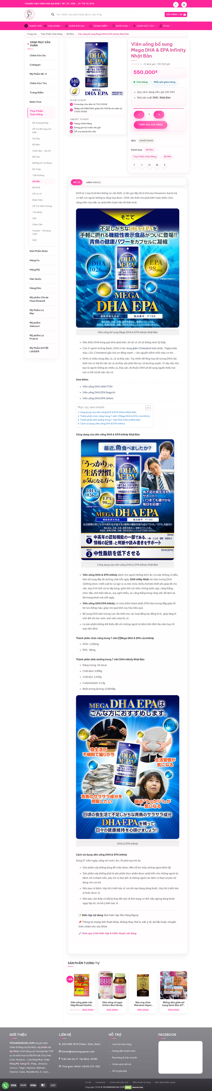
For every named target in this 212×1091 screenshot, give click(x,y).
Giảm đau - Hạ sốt (41, 150)
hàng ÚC (25, 1063)
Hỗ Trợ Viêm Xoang (42, 206)
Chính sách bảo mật (119, 1082)
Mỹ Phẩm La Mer (37, 312)
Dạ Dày (36, 138)
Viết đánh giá (163, 64)
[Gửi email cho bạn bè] (149, 165)
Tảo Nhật (37, 212)
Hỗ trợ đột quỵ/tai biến (41, 130)
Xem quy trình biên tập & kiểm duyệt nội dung (109, 933)
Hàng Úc (35, 260)
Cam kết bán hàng (121, 1044)
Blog (168, 3)
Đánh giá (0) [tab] (93, 182)
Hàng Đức (35, 288)
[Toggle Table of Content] (146, 407)
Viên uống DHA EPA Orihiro (98, 398)
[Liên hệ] (5, 1085)
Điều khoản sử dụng (142, 1082)
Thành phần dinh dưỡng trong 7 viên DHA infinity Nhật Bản (110, 419)
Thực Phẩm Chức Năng (51, 34)
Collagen (54, 26)
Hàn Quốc (35, 278)
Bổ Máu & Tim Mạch (42, 163)
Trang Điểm (100, 26)
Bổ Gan (36, 156)
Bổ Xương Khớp (40, 122)
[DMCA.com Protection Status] (134, 1087)
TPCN (166, 26)
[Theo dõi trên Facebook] (176, 4)
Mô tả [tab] (76, 182)
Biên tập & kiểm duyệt (165, 1082)
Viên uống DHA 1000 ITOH (98, 386)
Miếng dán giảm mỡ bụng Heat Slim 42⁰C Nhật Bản (173, 1004)
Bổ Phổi (36, 187)
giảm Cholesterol (142, 348)
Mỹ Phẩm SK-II (38, 73)
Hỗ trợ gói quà (119, 1071)
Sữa (34, 218)
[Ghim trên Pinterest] (157, 165)
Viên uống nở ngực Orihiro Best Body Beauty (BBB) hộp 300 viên (112, 1004)
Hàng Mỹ (35, 269)
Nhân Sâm (37, 200)
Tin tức (88, 1082)
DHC (34, 240)
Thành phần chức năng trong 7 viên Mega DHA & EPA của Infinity (115, 416)
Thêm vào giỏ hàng (150, 124)
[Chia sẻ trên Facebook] (134, 165)
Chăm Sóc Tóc (145, 26)
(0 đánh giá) (150, 64)
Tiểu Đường (38, 175)
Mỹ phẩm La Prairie (37, 337)
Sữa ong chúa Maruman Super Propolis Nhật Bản (143, 1004)
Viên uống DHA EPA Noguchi (99, 392)
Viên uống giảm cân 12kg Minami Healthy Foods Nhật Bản (81, 1004)
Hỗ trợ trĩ (37, 193)
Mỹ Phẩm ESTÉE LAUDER (39, 350)
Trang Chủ (35, 26)
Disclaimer (100, 1082)
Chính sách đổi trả (121, 1064)
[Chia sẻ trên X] (142, 165)
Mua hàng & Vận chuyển (124, 1057)
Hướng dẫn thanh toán (123, 1051)
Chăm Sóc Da (76, 26)
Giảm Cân (37, 224)
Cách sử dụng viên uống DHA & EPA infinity (102, 423)
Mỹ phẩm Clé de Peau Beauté (39, 299)
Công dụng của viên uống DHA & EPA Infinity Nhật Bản (107, 412)
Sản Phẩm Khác (39, 251)
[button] (176, 14)
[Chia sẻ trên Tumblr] (164, 165)
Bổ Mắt (36, 181)
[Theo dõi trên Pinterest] (184, 4)
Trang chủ (31, 34)
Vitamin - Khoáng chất (41, 232)
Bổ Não (70, 34)
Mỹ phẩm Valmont (35, 324)
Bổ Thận (36, 169)
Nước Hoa (122, 26)
